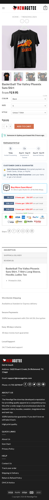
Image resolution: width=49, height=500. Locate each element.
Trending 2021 (29, 17)
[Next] (43, 47)
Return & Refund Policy (12, 478)
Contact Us (7, 463)
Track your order (9, 468)
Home (15, 17)
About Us (6, 439)
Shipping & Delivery (10, 473)
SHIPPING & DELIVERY (13, 255)
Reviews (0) (9, 261)
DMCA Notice (8, 482)
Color (5, 98)
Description (9, 250)
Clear (45, 95)
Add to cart (24, 126)
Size (4, 105)
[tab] (24, 249)
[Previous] (6, 47)
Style (4, 112)
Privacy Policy (8, 449)
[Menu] (3, 8)
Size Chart (6, 444)
